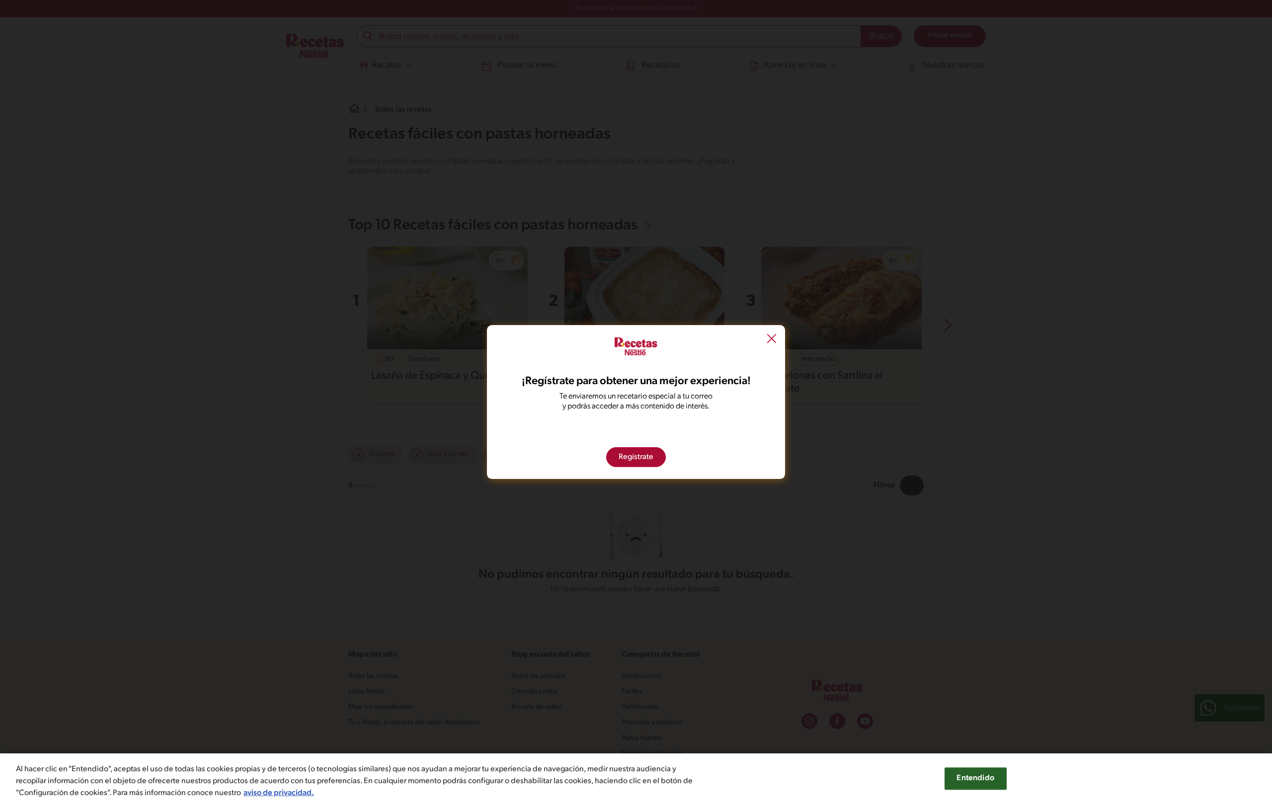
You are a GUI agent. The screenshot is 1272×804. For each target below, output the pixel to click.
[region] (636, 778)
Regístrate (636, 457)
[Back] (771, 339)
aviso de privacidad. (278, 793)
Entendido (975, 778)
